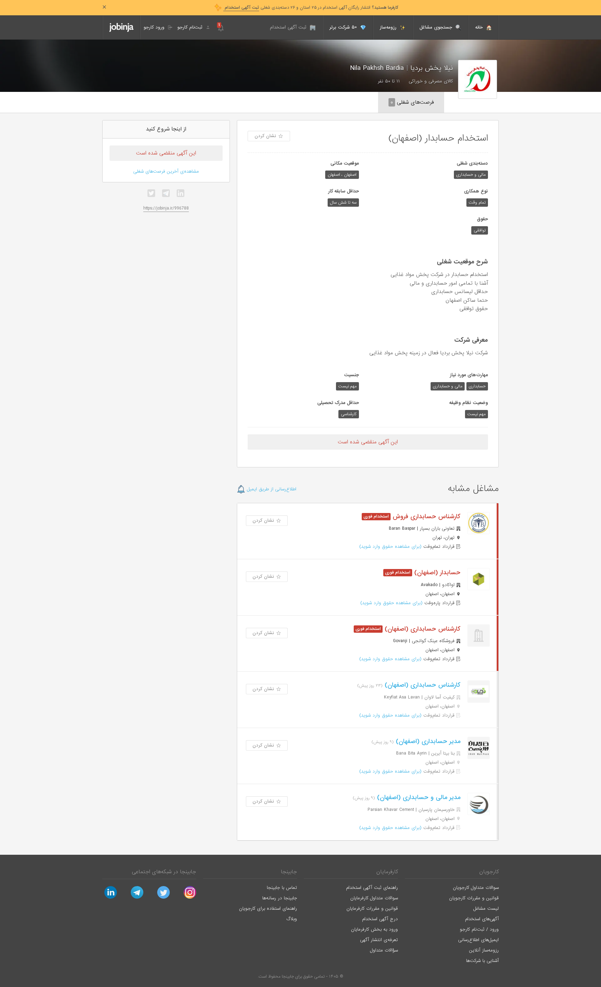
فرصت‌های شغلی (412, 102)
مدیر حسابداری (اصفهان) (427, 741)
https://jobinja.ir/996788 (166, 208)
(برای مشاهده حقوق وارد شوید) (390, 546)
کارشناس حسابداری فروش (425, 516)
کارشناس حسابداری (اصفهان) (421, 629)
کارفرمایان (387, 872)
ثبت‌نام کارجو (190, 27)
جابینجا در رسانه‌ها (279, 898)
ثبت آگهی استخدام (289, 27)
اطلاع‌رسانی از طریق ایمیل (270, 489)
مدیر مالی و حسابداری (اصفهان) (417, 797)
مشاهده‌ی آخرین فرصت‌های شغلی (166, 171)
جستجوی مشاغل (436, 27)
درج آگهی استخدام (380, 919)
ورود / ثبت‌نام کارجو (479, 929)
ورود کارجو (155, 27)
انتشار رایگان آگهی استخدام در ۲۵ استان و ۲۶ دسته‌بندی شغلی (310, 8)
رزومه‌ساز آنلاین (484, 950)
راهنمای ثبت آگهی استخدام (372, 887)
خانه (479, 27)
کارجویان (489, 872)
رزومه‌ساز (389, 27)
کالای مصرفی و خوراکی (431, 81)
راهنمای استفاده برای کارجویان (268, 908)
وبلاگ (291, 919)
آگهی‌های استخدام (482, 919)
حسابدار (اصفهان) (436, 572)
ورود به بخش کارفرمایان (374, 929)
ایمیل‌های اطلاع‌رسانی (478, 940)
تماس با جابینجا (282, 887)
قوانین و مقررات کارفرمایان (372, 908)
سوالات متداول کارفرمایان (374, 898)
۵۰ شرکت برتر (344, 27)
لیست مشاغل (486, 908)
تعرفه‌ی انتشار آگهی (379, 940)
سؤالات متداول (384, 950)
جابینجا (289, 872)
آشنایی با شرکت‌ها (482, 960)
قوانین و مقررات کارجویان (474, 898)
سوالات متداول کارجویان (476, 887)
